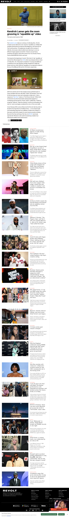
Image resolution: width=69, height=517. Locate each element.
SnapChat (61, 1)
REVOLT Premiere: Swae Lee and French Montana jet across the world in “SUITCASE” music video (37, 407)
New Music (9, 28)
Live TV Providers (34, 494)
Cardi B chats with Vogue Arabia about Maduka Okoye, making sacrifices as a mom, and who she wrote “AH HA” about (37, 240)
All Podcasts (33, 493)
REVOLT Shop (61, 496)
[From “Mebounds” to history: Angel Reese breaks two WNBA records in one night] (15, 426)
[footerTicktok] (30, 511)
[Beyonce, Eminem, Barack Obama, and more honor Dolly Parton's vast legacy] (15, 316)
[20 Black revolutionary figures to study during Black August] (15, 135)
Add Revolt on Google (24, 40)
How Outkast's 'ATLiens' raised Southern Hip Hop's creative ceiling (38, 255)
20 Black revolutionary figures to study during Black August (37, 131)
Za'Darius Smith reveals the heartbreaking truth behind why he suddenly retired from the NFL (38, 203)
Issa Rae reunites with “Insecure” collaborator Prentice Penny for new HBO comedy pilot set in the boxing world (37, 367)
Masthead (47, 493)
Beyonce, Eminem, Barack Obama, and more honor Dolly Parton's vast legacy (38, 312)
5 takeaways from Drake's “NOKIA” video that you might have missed (57, 33)
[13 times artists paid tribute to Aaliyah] (15, 332)
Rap (20, 120)
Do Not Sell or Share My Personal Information (49, 514)
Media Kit (47, 496)
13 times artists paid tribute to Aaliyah (36, 327)
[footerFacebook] (36, 511)
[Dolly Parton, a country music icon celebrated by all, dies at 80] (15, 443)
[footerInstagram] (26, 511)
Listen (22, 1)
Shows (15, 1)
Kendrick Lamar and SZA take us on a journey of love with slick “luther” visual (57, 20)
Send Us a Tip (48, 494)
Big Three (16, 97)
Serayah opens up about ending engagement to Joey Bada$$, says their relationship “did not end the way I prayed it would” (38, 457)
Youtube (66, 1)
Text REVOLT (61, 494)
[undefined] (58, 13)
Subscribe (46, 1)
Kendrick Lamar (13, 43)
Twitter (65, 1)
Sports (31, 199)
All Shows (33, 491)
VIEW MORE (57, 35)
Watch (18, 1)
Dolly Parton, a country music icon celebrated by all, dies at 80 (37, 439)
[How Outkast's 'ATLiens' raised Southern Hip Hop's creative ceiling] (15, 259)
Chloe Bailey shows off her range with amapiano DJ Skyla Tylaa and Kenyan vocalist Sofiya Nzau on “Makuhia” (38, 166)
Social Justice (27, 1)
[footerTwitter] (39, 511)
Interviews (32, 382)
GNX (24, 60)
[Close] (67, 514)
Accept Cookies (61, 514)
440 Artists (33, 499)
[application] (59, 505)
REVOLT (31, 114)
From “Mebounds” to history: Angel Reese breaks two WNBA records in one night (38, 423)
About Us (47, 491)
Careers (46, 497)
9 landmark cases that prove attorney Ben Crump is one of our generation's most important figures (38, 476)
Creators (41, 1)
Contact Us (61, 493)
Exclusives (33, 1)
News (37, 1)
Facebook (63, 1)
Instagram (57, 1)
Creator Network (34, 497)
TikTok (59, 1)
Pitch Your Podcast (34, 496)
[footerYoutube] (42, 511)
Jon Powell (10, 40)
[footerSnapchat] (33, 511)
